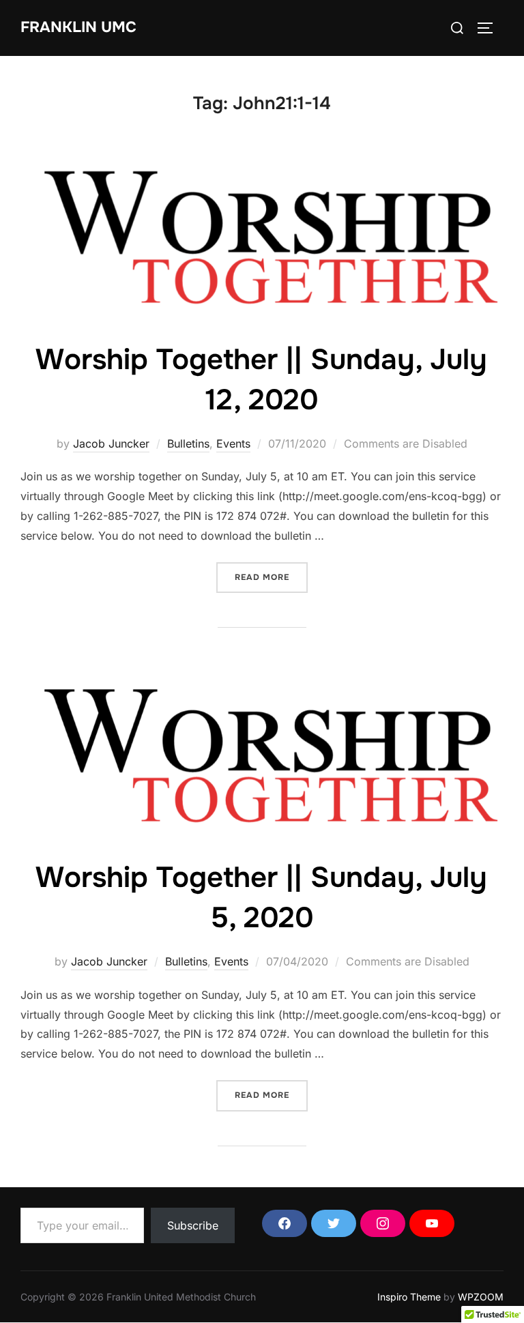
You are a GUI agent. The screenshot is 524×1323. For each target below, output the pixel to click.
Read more (271, 577)
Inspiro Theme (409, 1297)
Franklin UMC (78, 27)
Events (233, 443)
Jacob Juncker (111, 443)
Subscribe (192, 1225)
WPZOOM (481, 1297)
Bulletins (188, 443)
